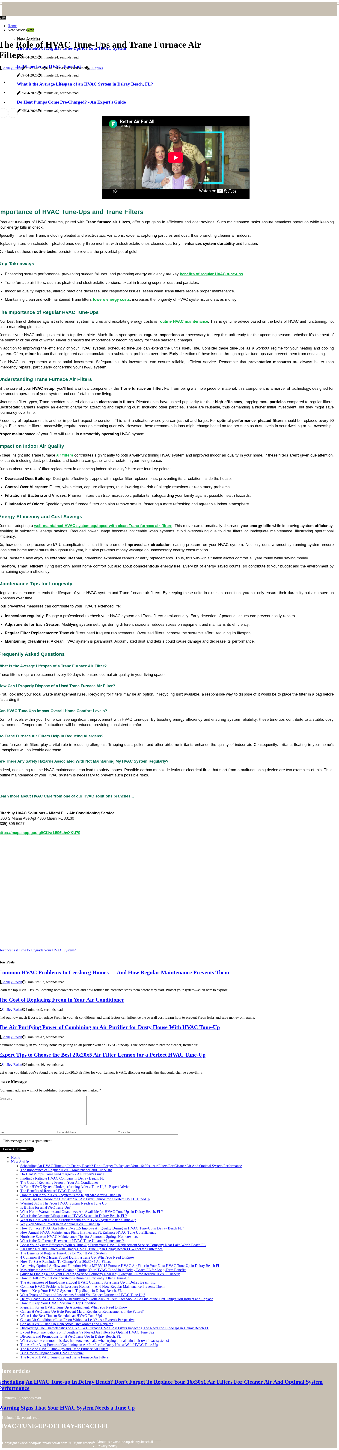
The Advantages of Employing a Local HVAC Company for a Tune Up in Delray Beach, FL (88, 1282)
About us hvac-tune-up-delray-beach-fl (124, 1442)
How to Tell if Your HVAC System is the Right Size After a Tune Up (70, 1195)
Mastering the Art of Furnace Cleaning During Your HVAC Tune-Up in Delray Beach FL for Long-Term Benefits (103, 1270)
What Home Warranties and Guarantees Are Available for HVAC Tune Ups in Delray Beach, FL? (91, 1212)
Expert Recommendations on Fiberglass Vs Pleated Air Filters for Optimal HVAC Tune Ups (87, 1332)
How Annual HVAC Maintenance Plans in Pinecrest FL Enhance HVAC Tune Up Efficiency (88, 1232)
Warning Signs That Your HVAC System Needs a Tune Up (63, 1203)
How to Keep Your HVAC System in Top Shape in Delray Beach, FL (71, 1291)
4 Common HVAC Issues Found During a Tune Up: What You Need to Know (77, 1257)
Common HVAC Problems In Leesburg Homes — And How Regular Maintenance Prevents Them (92, 1286)
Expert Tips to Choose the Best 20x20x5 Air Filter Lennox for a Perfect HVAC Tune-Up (85, 1199)
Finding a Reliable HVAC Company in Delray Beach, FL (62, 1178)
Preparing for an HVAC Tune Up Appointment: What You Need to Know (74, 1307)
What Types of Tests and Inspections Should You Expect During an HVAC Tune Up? (82, 1295)
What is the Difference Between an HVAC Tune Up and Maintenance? (72, 1241)
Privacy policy (106, 1446)
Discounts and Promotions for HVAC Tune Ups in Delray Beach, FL (70, 1336)
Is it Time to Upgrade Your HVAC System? (51, 1353)
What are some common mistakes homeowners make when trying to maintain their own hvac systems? (94, 1341)
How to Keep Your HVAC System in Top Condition (58, 1303)
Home (12, 26)
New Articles (20, 1162)
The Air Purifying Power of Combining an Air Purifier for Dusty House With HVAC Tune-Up (89, 1345)
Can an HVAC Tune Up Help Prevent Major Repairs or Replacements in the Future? (82, 1311)
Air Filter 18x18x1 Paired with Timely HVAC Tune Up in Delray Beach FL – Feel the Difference (91, 1249)
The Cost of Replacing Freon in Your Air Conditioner (59, 1182)
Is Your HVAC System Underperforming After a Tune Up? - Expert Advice (75, 1187)
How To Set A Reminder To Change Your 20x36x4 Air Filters (65, 1261)
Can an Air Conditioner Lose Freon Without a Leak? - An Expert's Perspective (77, 1320)
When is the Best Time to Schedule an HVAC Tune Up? (61, 1316)
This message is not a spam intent (27, 1141)
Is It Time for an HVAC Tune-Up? (45, 1207)
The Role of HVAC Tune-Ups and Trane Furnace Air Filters (64, 1349)
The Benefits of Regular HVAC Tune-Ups (51, 1191)
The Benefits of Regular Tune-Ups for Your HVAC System (63, 1253)
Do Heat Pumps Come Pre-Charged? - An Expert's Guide (62, 1174)
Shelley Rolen (12, 68)
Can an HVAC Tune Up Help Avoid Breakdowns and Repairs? (66, 1324)
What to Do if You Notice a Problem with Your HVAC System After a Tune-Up (78, 1220)
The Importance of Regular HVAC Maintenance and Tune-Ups (66, 1170)
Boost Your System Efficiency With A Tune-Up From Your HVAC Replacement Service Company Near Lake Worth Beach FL (113, 1245)
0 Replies (96, 68)
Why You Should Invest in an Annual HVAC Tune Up (60, 1224)
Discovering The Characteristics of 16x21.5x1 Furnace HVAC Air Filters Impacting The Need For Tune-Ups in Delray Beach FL (114, 1328)
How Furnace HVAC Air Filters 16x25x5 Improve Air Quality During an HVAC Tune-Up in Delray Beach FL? (102, 1228)
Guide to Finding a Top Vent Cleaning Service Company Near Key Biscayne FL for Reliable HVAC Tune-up (100, 1274)
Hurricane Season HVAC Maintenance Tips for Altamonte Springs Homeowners (79, 1236)
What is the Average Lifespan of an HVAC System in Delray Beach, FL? (73, 1216)
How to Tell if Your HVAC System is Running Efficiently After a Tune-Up (74, 1278)
